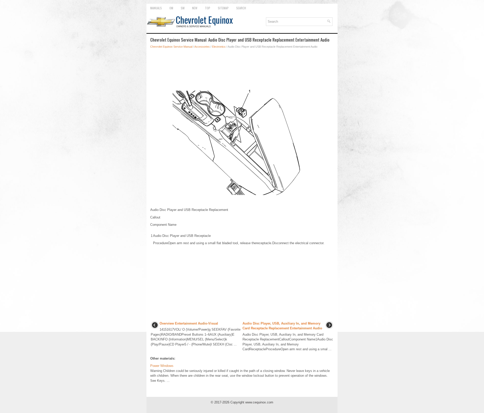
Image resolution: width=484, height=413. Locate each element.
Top (207, 8)
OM (171, 8)
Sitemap (223, 8)
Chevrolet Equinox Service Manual (171, 46)
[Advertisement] (242, 66)
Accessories (202, 46)
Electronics (219, 46)
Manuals (156, 8)
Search (241, 8)
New (194, 8)
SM (183, 8)
